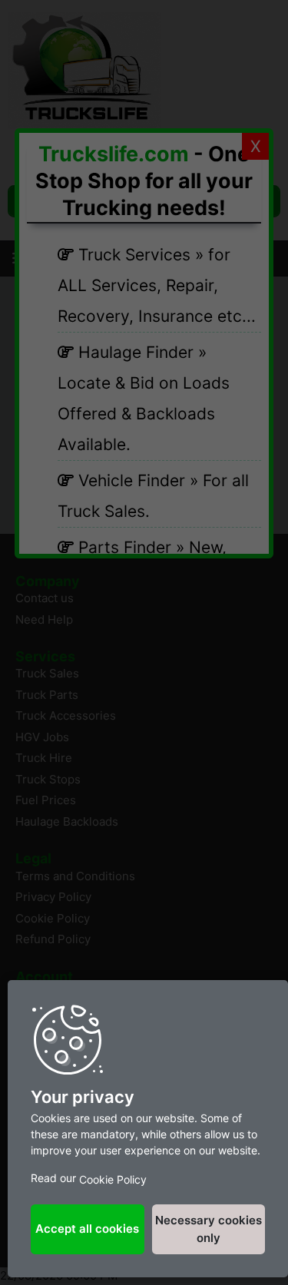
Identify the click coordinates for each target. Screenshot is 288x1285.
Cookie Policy (113, 1179)
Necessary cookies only (208, 1229)
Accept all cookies (87, 1228)
